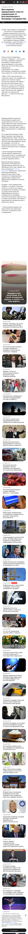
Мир (3, 22)
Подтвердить (14, 930)
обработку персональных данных (9, 923)
